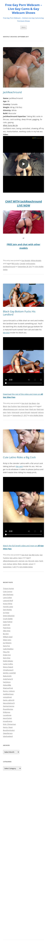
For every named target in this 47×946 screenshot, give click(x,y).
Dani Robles (7, 609)
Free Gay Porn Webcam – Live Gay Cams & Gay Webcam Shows (23, 9)
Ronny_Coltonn (9, 691)
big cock (19, 466)
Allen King (6, 631)
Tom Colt (6, 415)
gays (4, 412)
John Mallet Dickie (36, 415)
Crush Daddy (8, 619)
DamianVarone (8, 706)
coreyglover (7, 697)
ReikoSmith (7, 676)
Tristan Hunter (8, 588)
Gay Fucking (12, 406)
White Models (36, 260)
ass (26, 561)
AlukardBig (7, 685)
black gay (40, 409)
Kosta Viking (7, 603)
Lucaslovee (7, 715)
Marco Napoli (8, 667)
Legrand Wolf (8, 600)
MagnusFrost (8, 688)
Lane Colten (7, 597)
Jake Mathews (8, 594)
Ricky (20, 564)
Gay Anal (24, 403)
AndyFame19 (8, 679)
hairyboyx (7, 682)
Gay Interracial (22, 406)
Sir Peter (6, 612)
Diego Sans (7, 640)
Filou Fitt (6, 652)
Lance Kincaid (25, 412)
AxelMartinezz (8, 694)
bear (27, 409)
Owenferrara (7, 733)
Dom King (6, 658)
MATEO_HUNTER (9, 673)
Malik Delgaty (8, 661)
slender (25, 564)
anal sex (21, 409)
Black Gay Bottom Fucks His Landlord (19, 313)
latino (15, 564)
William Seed (7, 637)
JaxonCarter (7, 718)
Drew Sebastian (9, 615)
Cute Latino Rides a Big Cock (19, 457)
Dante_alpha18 (8, 700)
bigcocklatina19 (9, 703)
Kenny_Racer (8, 727)
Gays (31, 406)
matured (34, 412)
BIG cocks (15, 263)
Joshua (9, 564)
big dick (6, 332)
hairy (9, 412)
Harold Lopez (8, 606)
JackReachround (12, 92)
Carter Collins (8, 664)
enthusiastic (30, 263)
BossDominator (9, 730)
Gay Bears (32, 403)
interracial (15, 412)
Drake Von (7, 655)
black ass (32, 409)
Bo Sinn (6, 634)
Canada (22, 263)
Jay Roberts (7, 643)
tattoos (40, 412)
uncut (31, 564)
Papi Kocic (7, 628)
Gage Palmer (7, 622)
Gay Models (25, 260)
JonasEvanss (7, 721)
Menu (23, 27)
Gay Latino (14, 558)
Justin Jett (6, 625)
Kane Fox (6, 646)
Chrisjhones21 (8, 670)
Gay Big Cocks (34, 555)
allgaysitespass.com (10, 409)
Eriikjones (6, 712)
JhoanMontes (8, 709)
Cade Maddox (8, 649)
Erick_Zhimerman (9, 724)
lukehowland (8, 736)
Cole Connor (7, 591)
